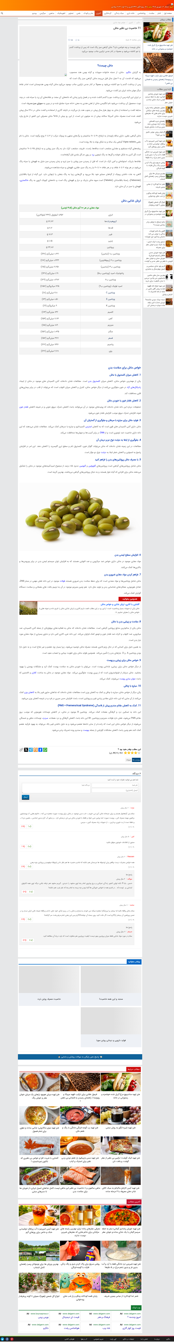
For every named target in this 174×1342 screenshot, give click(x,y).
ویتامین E (110, 299)
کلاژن (33, 672)
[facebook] (7, 1339)
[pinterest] (12, 1339)
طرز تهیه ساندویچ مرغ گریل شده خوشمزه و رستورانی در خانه (160, 47)
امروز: (171, 6)
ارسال (26, 797)
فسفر (110, 338)
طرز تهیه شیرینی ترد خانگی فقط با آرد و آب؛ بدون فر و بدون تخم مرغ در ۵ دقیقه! (121, 1265)
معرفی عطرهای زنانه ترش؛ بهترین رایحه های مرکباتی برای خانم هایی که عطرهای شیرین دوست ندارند (80, 1232)
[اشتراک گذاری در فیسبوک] (40, 750)
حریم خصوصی (98, 1339)
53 (71, 40)
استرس (88, 426)
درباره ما (157, 1339)
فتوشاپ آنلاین (69, 1339)
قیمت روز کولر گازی (131, 1328)
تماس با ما (144, 1339)
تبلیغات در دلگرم (128, 1339)
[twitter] (2, 1339)
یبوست (85, 730)
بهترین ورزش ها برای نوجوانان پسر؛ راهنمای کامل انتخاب (39, 1265)
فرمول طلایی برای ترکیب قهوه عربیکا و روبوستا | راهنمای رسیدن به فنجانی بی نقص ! (159, 79)
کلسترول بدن (93, 381)
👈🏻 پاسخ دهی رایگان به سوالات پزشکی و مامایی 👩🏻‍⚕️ (80, 1056)
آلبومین (82, 466)
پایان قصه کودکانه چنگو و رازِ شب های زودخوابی (80, 1297)
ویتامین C (110, 292)
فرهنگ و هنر (104, 1317)
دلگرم (128, 72)
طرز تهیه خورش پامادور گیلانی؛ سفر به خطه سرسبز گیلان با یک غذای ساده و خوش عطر (121, 1230)
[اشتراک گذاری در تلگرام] (31, 750)
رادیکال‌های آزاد (134, 387)
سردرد (45, 718)
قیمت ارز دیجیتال (70, 1317)
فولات (62, 581)
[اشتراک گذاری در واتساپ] (45, 750)
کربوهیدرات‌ (112, 221)
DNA (101, 432)
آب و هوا (84, 1339)
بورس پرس (43, 1317)
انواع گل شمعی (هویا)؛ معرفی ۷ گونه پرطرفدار (39, 1296)
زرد (92, 154)
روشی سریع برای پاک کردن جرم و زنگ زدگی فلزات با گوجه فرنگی (80, 1265)
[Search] (2, 13)
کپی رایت (113, 1339)
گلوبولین (92, 466)
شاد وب (106, 1328)
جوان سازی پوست (127, 678)
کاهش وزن (29, 692)
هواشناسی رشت (71, 1328)
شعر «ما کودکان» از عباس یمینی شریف (121, 1296)
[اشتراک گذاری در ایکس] (26, 750)
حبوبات (128, 759)
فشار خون (24, 407)
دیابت (104, 452)
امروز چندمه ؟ (134, 1317)
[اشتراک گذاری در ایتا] (36, 750)
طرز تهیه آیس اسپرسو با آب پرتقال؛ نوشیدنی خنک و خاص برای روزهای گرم (39, 1230)
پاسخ (130, 826)
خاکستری (24, 180)
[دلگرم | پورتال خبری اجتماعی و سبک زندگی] (170, 5)
